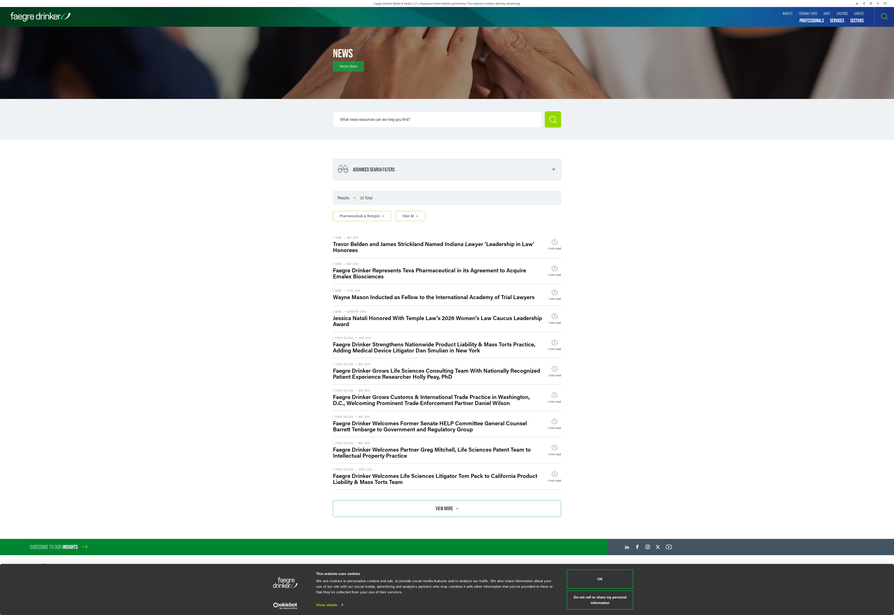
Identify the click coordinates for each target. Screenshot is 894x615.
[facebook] (864, 3)
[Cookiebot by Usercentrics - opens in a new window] (285, 605)
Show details (326, 605)
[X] (878, 3)
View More (444, 508)
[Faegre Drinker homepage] (40, 16)
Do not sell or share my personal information (600, 600)
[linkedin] (857, 3)
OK (600, 579)
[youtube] (885, 3)
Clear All (408, 216)
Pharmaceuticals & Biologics (360, 216)
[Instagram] (871, 3)
